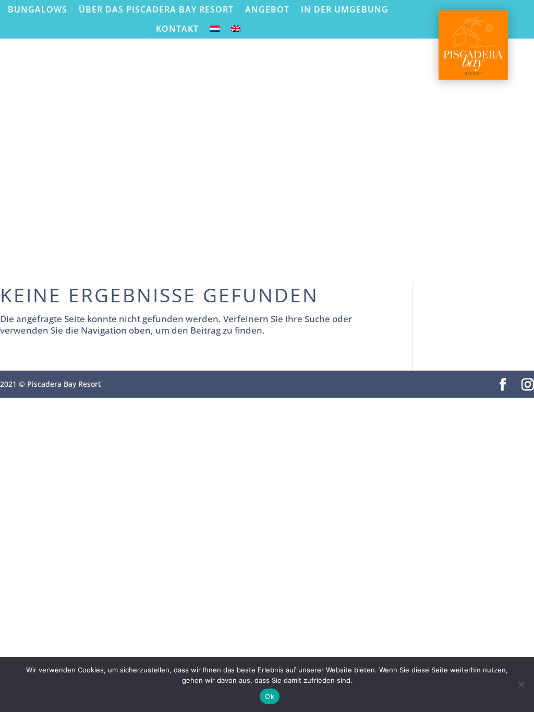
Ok (269, 696)
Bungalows (37, 9)
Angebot (267, 9)
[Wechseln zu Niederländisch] (215, 31)
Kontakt (177, 28)
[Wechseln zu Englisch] (235, 31)
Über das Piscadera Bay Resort (156, 9)
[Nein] (521, 684)
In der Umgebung (345, 9)
